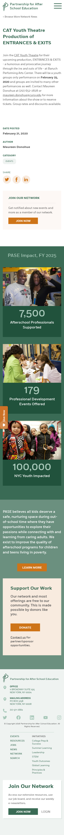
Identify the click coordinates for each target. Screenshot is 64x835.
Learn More (32, 567)
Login (45, 812)
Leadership (38, 752)
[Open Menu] (57, 6)
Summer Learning (42, 748)
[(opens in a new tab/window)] (5, 717)
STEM (35, 757)
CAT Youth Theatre (26, 55)
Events (9, 161)
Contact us (18, 637)
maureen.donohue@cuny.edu (22, 95)
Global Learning (41, 765)
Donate (25, 627)
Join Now (23, 221)
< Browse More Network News (20, 17)
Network (16, 754)
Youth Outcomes (41, 761)
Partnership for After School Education (26, 6)
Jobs (13, 745)
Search (15, 758)
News (13, 749)
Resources (17, 741)
